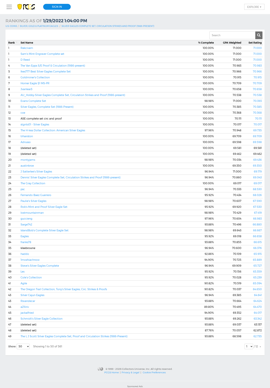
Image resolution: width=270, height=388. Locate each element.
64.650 (257, 289)
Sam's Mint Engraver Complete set (42, 54)
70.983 (257, 65)
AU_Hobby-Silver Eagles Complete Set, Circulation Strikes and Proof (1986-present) (73, 95)
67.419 (258, 212)
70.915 (258, 77)
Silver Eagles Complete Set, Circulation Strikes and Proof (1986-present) (108, 26)
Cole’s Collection (31, 277)
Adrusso (26, 142)
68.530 (257, 189)
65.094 (257, 283)
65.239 (257, 277)
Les (22, 271)
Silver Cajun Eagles (32, 295)
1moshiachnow (30, 259)
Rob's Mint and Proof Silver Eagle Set (44, 207)
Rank (11, 42)
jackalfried (27, 312)
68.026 (257, 195)
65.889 (257, 259)
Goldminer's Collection (35, 77)
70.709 (257, 83)
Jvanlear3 (26, 89)
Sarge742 (26, 224)
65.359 (257, 271)
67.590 (257, 201)
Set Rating (255, 42)
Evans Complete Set (33, 101)
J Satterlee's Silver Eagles (36, 171)
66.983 (257, 218)
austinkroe (27, 165)
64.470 (257, 307)
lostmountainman (32, 212)
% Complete (206, 42)
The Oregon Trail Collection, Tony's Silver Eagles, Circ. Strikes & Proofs (64, 289)
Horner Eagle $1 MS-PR (35, 83)
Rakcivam (27, 48)
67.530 (257, 207)
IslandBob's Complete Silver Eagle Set (45, 230)
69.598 (257, 142)
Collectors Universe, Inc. (136, 368)
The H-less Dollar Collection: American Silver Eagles (53, 130)
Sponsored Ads (135, 386)
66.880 (257, 224)
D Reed (25, 59)
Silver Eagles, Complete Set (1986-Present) (47, 106)
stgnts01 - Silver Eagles (35, 124)
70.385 (257, 106)
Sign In (57, 6)
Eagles (25, 236)
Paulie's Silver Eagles (33, 201)
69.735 (257, 130)
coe (23, 112)
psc (23, 189)
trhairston (27, 136)
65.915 (258, 254)
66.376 (257, 248)
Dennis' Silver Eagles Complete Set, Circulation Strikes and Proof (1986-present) (70, 177)
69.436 (257, 159)
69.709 (257, 136)
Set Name (27, 42)
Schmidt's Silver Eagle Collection (41, 318)
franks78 (26, 242)
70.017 (258, 124)
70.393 (257, 101)
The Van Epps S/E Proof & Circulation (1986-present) (53, 65)
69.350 (257, 165)
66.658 (257, 236)
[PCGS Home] (28, 6)
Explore (254, 7)
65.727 (257, 265)
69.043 (257, 177)
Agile (24, 283)
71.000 (257, 48)
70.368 (257, 112)
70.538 (257, 95)
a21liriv (25, 307)
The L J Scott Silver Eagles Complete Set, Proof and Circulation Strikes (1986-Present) (74, 336)
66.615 (258, 242)
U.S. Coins (11, 26)
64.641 (258, 295)
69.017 (258, 183)
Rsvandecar (28, 301)
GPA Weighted (232, 42)
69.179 (258, 171)
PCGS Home (111, 372)
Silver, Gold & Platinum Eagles (39, 26)
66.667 (257, 230)
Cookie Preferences (154, 372)
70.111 (258, 118)
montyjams (28, 159)
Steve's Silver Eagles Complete (40, 265)
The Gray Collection (33, 183)
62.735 (257, 336)
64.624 (257, 301)
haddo (25, 254)
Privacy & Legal (130, 372)
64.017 (258, 312)
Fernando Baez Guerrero (36, 195)
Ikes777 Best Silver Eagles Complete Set (46, 71)
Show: (12, 346)
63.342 (258, 318)
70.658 (257, 89)
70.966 (257, 71)
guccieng (26, 218)
